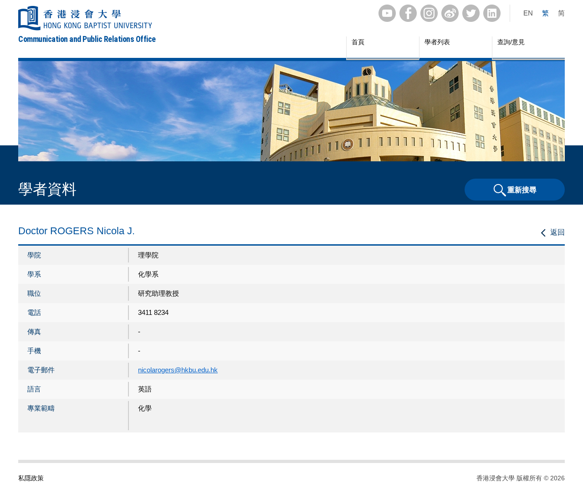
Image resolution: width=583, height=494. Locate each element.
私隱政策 (31, 478)
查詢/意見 (511, 42)
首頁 (358, 42)
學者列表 (437, 42)
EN (528, 13)
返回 (557, 232)
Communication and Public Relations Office (87, 39)
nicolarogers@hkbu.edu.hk (178, 370)
